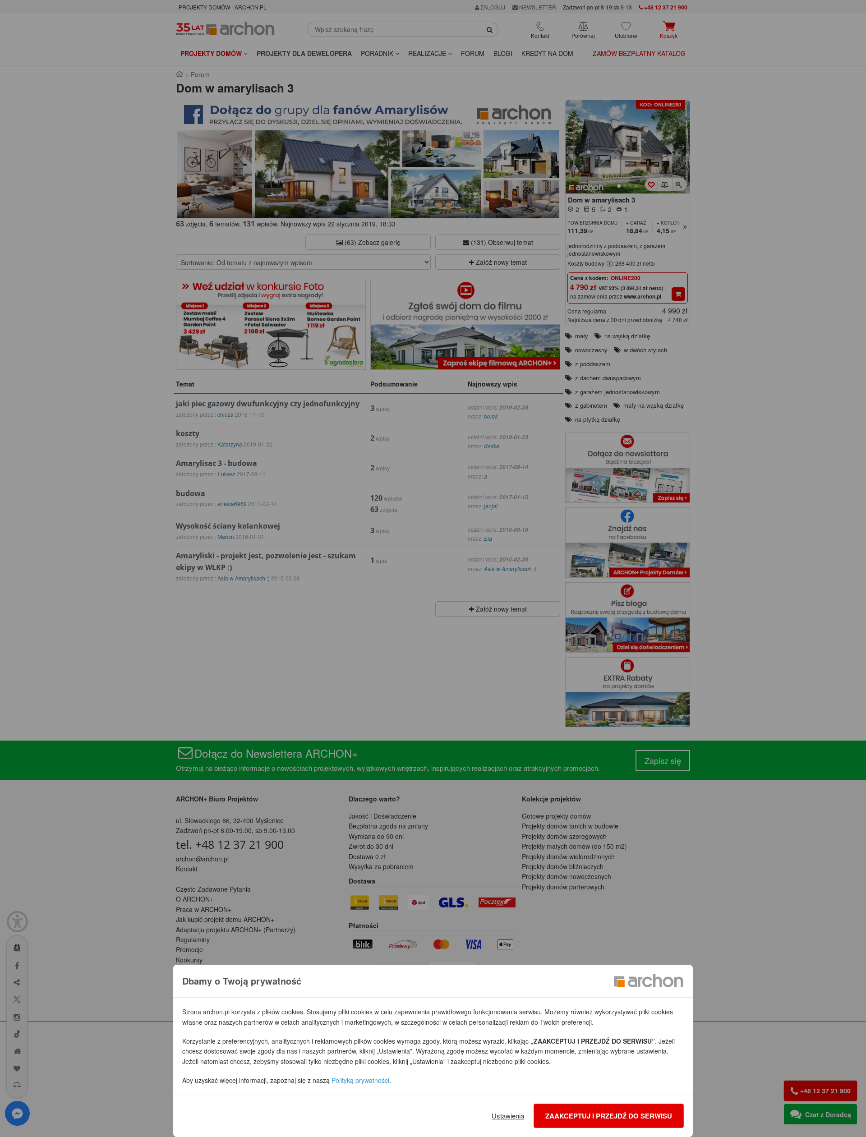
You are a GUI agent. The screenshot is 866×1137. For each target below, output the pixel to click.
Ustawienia (508, 1115)
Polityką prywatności (360, 1080)
